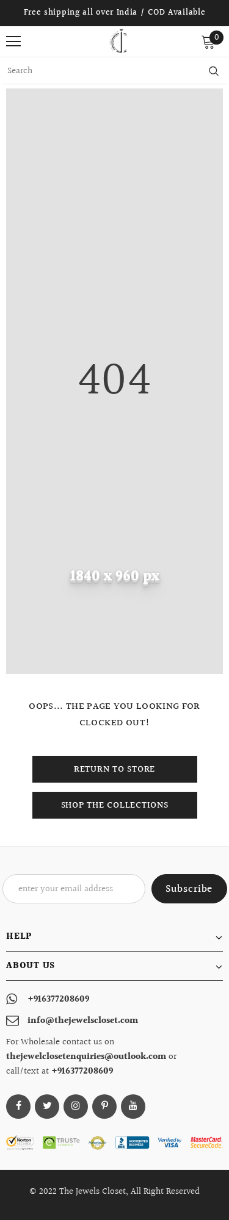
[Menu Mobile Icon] (13, 41)
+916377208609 (58, 999)
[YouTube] (133, 1106)
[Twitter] (47, 1106)
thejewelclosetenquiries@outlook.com (87, 1057)
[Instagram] (76, 1106)
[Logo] (118, 41)
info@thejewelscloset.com (82, 1021)
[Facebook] (18, 1106)
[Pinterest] (104, 1106)
